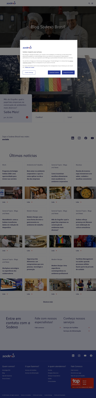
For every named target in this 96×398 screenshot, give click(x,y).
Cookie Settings (29, 72)
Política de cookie (29, 67)
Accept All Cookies (68, 72)
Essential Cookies (54, 72)
